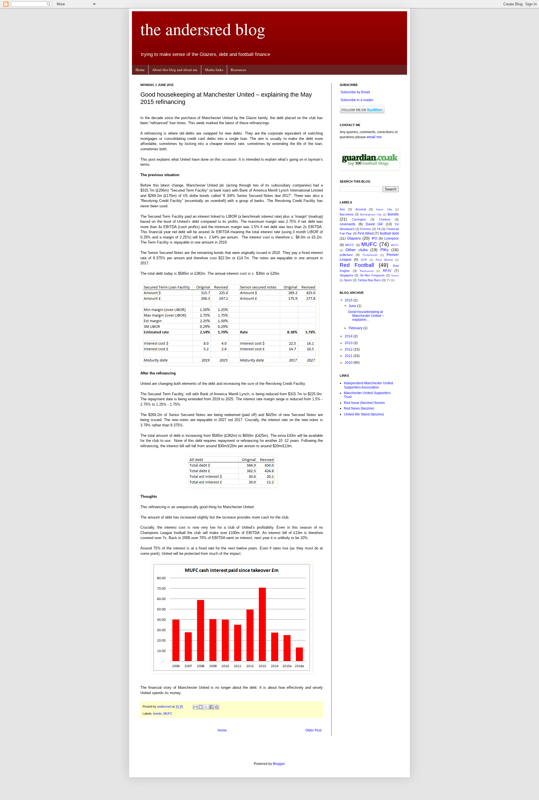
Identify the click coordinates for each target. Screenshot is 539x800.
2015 (349, 300)
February (356, 328)
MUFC (167, 713)
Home (140, 69)
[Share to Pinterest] (217, 707)
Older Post (313, 730)
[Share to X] (206, 707)
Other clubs (357, 249)
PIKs (384, 249)
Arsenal (360, 209)
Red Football (357, 265)
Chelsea (384, 219)
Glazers (354, 238)
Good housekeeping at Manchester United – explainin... (366, 316)
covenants (347, 224)
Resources (238, 69)
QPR (364, 259)
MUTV (395, 245)
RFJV (387, 271)
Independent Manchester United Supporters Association (368, 385)
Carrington (359, 219)
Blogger (279, 764)
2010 (349, 363)
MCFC (349, 245)
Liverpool (391, 238)
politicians (346, 254)
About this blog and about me (174, 69)
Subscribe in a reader (357, 100)
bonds (157, 713)
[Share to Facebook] (211, 707)
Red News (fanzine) (359, 408)
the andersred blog (202, 28)
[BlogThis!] (201, 707)
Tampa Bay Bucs (369, 280)
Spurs (348, 280)
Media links (214, 69)
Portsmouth (370, 254)
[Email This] (195, 707)
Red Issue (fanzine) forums (364, 403)
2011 (349, 356)
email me (374, 137)
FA (379, 229)
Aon (342, 209)
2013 (349, 343)
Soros (395, 275)
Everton (365, 229)
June (353, 306)
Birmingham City (371, 214)
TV (388, 280)
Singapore (346, 275)
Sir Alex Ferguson (372, 275)
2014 (349, 336)
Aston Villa (384, 209)
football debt (389, 233)
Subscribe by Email (355, 92)
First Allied (365, 233)
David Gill (374, 224)
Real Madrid (384, 259)
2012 (349, 349)
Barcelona (346, 214)
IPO (374, 238)
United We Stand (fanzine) (364, 414)
